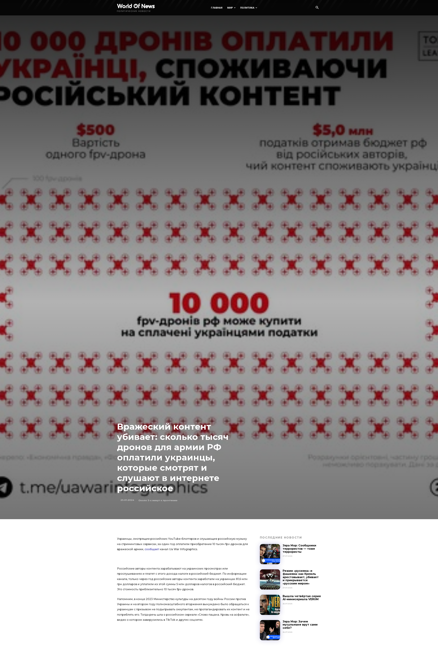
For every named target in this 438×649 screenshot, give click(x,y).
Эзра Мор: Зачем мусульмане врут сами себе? (300, 624)
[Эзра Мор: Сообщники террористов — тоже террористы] (270, 554)
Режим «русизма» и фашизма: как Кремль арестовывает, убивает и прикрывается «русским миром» (301, 577)
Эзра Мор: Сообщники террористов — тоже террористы (299, 548)
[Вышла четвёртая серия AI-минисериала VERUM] (270, 605)
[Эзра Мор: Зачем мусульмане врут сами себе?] (270, 630)
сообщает (152, 549)
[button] (317, 8)
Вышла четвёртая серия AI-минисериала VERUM (302, 598)
